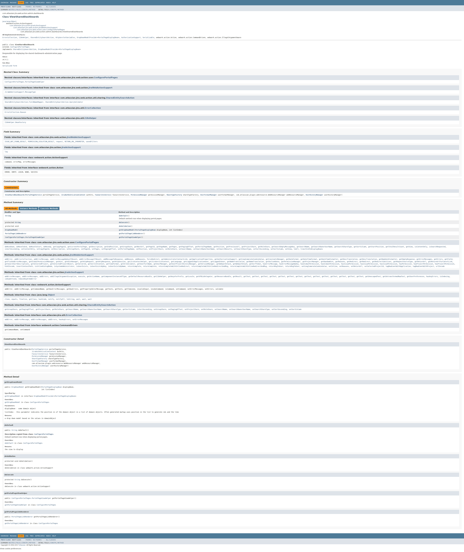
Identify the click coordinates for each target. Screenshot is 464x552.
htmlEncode (9, 266)
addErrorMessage (41, 259)
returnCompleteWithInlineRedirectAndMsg (209, 266)
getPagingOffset (186, 247)
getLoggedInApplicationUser (196, 262)
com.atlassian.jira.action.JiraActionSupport (28, 25)
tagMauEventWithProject (423, 266)
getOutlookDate (272, 262)
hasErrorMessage (270, 264)
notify (51, 299)
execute (81, 276)
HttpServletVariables (65, 37)
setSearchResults (224, 249)
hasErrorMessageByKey (289, 264)
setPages (95, 249)
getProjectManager (310, 262)
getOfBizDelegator (204, 276)
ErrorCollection (9, 37)
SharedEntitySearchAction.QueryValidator (64, 102)
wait (78, 299)
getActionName (93, 276)
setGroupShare (73, 249)
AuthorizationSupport (131, 37)
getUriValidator (128, 264)
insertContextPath (24, 266)
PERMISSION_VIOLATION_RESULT (41, 142)
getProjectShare (249, 247)
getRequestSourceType (403, 262)
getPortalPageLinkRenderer (131, 233)
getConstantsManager (275, 259)
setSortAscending (261, 249)
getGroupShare (126, 247)
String (8, 216)
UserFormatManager (208, 195)
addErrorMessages (12, 276)
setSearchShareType (242, 249)
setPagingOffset (108, 249)
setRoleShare (171, 249)
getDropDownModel (126, 230)
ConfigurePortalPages (19, 47)
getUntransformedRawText (394, 276)
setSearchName (185, 249)
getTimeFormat (112, 264)
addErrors (44, 276)
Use (26, 3)
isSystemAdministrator (64, 266)
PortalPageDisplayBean (108, 37)
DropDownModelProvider (87, 37)
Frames (29, 7)
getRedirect (352, 262)
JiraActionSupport (71, 147)
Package (13, 3)
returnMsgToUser (276, 266)
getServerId (80, 264)
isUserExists (82, 266)
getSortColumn (360, 247)
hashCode (42, 299)
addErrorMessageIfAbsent (90, 259)
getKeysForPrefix (176, 276)
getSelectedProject (39, 264)
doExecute (123, 222)
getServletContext (96, 264)
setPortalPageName (126, 249)
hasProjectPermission (423, 264)
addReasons (140, 259)
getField (448, 259)
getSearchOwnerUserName (321, 247)
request (59, 142)
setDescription (58, 249)
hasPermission (405, 264)
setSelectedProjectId (374, 266)
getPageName (161, 247)
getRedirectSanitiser (381, 262)
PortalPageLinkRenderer (15, 233)
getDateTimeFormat (309, 259)
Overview (4, 3)
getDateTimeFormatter (328, 259)
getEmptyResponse (407, 259)
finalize (23, 299)
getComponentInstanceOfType (114, 276)
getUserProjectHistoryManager (182, 264)
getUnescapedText (373, 276)
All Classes (51, 7)
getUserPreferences (415, 276)
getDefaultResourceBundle (140, 276)
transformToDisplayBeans (312, 249)
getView (409, 247)
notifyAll (60, 299)
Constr (25, 10)
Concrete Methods (49, 208)
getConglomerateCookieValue (251, 259)
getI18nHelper (160, 276)
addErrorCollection (23, 259)
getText (246, 276)
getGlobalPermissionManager (41, 262)
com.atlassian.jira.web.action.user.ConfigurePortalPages (41, 30)
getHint (59, 262)
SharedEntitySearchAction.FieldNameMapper (24, 102)
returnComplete (134, 266)
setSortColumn (277, 249)
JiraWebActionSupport (100, 88)
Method (32, 10)
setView (288, 249)
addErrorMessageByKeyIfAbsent (63, 259)
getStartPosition (376, 247)
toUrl (296, 249)
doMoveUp (47, 247)
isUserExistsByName (117, 266)
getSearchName (303, 247)
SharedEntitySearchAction (42, 37)
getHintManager (71, 262)
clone (7, 299)
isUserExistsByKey (98, 266)
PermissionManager (139, 195)
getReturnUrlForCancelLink (440, 262)
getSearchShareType (343, 247)
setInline (333, 266)
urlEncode (440, 266)
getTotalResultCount (395, 247)
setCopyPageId (43, 249)
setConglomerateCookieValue (314, 266)
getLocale (189, 276)
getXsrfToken (255, 264)
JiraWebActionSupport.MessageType (20, 92)
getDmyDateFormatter (388, 259)
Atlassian (22, 545)
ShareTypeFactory (174, 195)
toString (70, 299)
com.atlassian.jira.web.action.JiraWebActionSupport (35, 28)
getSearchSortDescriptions (17, 264)
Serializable (148, 37)
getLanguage (176, 262)
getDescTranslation (349, 259)
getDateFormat (292, 259)
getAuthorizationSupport (225, 259)
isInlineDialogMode (43, 266)
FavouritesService (103, 195)
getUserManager (160, 264)
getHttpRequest (87, 262)
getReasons (340, 262)
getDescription (95, 247)
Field (18, 10)
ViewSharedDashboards (14, 195)
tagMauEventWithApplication (398, 266)
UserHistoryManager (314, 195)
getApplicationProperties (201, 259)
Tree (32, 3)
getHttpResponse (103, 262)
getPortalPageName (203, 247)
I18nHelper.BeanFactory (15, 122)
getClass (33, 299)
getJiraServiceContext (159, 262)
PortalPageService (33, 195)
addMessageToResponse (113, 259)
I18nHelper (24, 37)
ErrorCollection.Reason (15, 112)
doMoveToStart (35, 247)
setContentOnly (28, 249)
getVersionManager (206, 264)
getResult (237, 276)
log (6, 152)
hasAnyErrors (432, 276)
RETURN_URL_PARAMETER (74, 142)
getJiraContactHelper (137, 262)
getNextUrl (139, 247)
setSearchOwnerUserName (203, 249)
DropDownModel (11, 230)
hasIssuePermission (350, 264)
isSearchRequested (437, 247)
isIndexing (444, 276)
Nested (11, 10)
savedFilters (92, 142)
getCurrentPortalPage (77, 247)
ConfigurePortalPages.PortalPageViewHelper (24, 82)
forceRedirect (153, 259)
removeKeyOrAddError (27, 279)
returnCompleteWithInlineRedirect (173, 266)
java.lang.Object (9, 21)
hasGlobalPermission (310, 264)
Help (54, 3)
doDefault (123, 216)
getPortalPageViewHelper (130, 237)
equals (14, 299)
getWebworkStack (223, 264)
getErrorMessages (424, 259)
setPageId (85, 249)
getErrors (438, 259)
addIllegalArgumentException (63, 276)
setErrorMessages (80, 319)
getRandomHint (327, 262)
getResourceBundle (222, 276)
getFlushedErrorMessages (16, 262)
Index (48, 3)
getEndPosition (111, 247)
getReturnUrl (420, 262)
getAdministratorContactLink (174, 259)
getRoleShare (264, 247)
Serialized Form (9, 66)
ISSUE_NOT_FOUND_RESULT (15, 142)
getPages (173, 247)
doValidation (124, 226)
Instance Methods (28, 208)
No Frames (37, 7)
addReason (129, 259)
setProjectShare (156, 249)
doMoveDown (9, 247)
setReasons (344, 266)
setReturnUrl (356, 266)
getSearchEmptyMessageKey (283, 247)
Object (51, 295)
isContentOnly (421, 247)
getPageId (150, 247)
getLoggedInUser (218, 262)
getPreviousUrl (233, 247)
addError (8, 259)
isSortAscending (12, 249)
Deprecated (40, 3)
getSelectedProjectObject (61, 264)
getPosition (219, 247)
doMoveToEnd (21, 247)
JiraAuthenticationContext (73, 195)
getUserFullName (144, 264)
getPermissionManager (291, 262)
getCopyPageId (59, 247)
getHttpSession (119, 262)
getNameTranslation (235, 262)
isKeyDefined (10, 279)
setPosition (141, 249)
